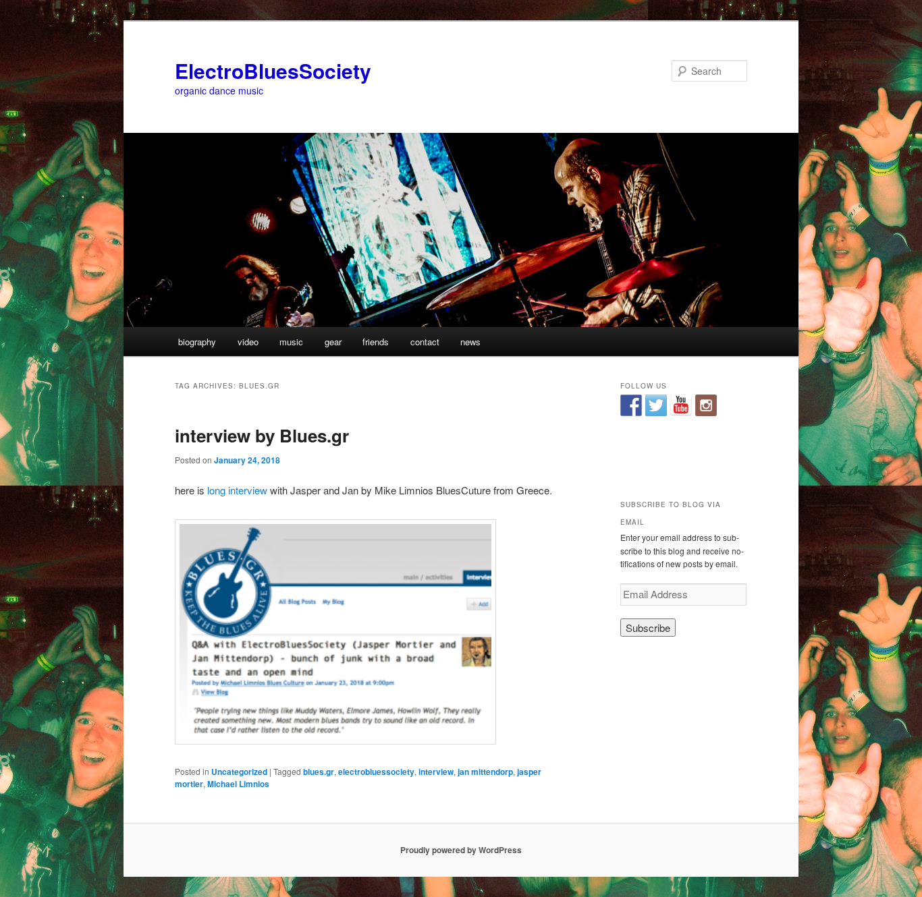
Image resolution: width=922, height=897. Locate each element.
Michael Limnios (238, 784)
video (248, 341)
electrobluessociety (376, 771)
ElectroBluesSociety (273, 70)
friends (375, 341)
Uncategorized (239, 771)
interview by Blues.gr (262, 435)
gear (333, 341)
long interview (237, 490)
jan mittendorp (485, 771)
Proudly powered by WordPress (461, 850)
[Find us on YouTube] (681, 405)
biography (197, 341)
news (470, 341)
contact (424, 341)
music (291, 341)
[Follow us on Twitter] (656, 405)
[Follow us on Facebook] (631, 405)
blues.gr (318, 771)
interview (436, 771)
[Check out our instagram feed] (706, 405)
